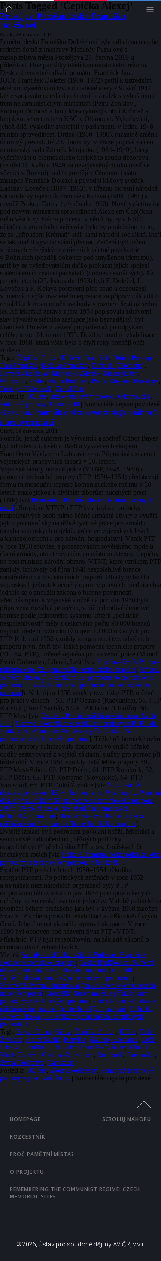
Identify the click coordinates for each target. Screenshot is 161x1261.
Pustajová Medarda (26, 388)
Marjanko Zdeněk (76, 373)
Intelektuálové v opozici (82, 396)
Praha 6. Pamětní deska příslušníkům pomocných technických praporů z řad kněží (80, 858)
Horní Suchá (43, 1039)
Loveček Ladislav (24, 373)
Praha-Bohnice (68, 381)
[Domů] (11, 11)
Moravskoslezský (73, 1070)
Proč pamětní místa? (42, 1154)
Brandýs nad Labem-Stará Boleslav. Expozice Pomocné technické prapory (72, 958)
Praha (36, 381)
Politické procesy (23, 404)
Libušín (32, 1047)
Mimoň (138, 1047)
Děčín (127, 1031)
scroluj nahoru (126, 1119)
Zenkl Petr (69, 388)
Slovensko (140, 1054)
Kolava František (64, 365)
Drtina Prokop (131, 357)
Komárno (125, 1039)
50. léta (36, 396)
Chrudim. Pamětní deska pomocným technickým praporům (69, 973)
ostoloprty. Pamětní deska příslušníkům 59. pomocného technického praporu (80, 796)
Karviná (74, 1039)
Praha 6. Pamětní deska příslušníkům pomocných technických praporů (77, 1004)
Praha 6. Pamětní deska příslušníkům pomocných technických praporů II (75, 1016)
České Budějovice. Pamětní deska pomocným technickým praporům (77, 966)
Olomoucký (134, 396)
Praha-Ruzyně (110, 381)
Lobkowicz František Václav (85, 1047)
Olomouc (12, 381)
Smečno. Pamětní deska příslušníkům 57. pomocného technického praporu (67, 734)
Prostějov (146, 381)
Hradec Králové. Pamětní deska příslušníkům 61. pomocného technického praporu (72, 819)
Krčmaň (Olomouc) (117, 365)
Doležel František (85, 357)
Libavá (9, 1047)
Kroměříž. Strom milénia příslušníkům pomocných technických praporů (74, 997)
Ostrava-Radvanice (68, 1054)
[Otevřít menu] (152, 11)
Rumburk (110, 1054)
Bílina (63, 1031)
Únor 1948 (64, 404)
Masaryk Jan (120, 373)
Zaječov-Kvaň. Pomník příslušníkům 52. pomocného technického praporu (80, 665)
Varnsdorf (61, 1062)
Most (7, 1054)
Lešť (148, 1039)
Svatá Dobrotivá (22, 1062)
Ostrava (27, 1054)
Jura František (19, 365)
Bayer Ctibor (33, 1031)
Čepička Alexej (37, 357)
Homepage (25, 1119)
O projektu (27, 1171)
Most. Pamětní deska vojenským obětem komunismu (73, 788)
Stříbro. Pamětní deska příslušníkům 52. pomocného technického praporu (79, 677)
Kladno (99, 1039)
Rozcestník (27, 1136)
